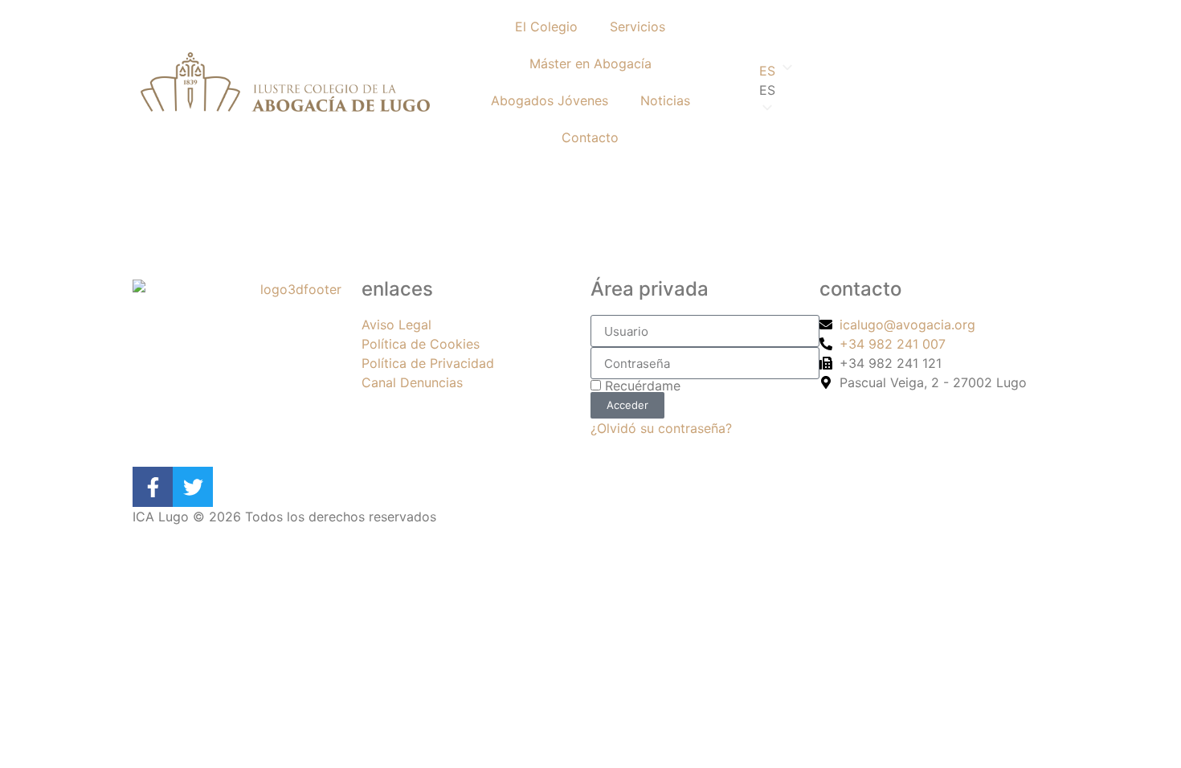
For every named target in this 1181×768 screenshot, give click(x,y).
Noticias (665, 100)
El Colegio (546, 26)
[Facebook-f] (153, 487)
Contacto (590, 137)
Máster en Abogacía (590, 63)
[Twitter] (193, 487)
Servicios (637, 26)
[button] (895, 90)
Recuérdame (640, 385)
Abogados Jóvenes (549, 100)
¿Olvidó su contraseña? (661, 428)
